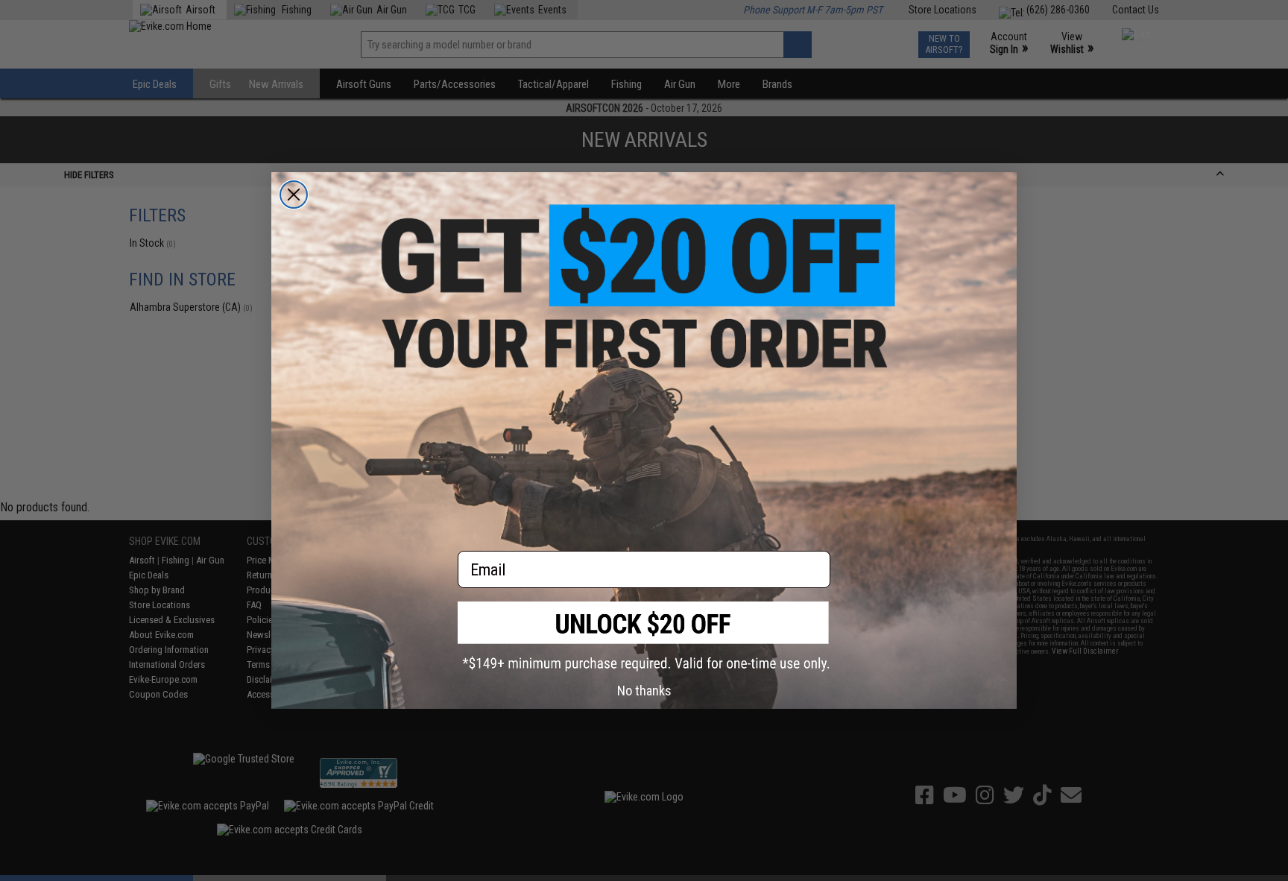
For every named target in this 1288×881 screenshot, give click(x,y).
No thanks (644, 690)
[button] (644, 636)
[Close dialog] (293, 194)
